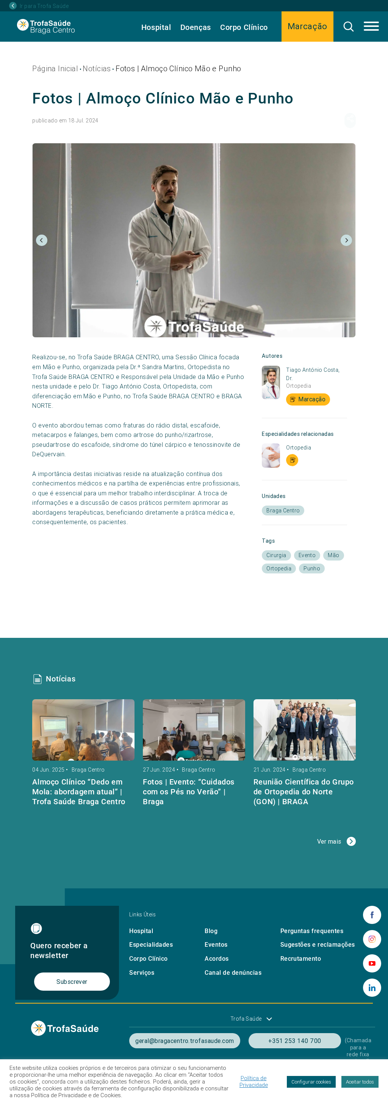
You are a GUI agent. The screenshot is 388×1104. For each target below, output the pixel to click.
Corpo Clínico (244, 27)
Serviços (141, 972)
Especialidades (151, 944)
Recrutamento (300, 958)
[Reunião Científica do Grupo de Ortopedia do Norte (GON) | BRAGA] (304, 730)
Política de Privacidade (253, 1081)
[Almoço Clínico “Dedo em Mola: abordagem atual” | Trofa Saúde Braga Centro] (83, 730)
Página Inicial (55, 68)
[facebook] (372, 915)
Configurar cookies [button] (311, 1082)
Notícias (97, 68)
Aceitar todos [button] (360, 1082)
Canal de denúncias (233, 972)
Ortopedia (298, 385)
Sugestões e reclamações (317, 944)
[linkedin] (372, 988)
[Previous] (41, 240)
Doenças (195, 27)
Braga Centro (88, 769)
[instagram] (372, 939)
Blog (211, 931)
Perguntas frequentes (312, 931)
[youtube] (372, 963)
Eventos (216, 944)
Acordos (216, 958)
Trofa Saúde (246, 1018)
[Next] (346, 240)
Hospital (156, 27)
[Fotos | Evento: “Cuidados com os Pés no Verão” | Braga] (194, 730)
